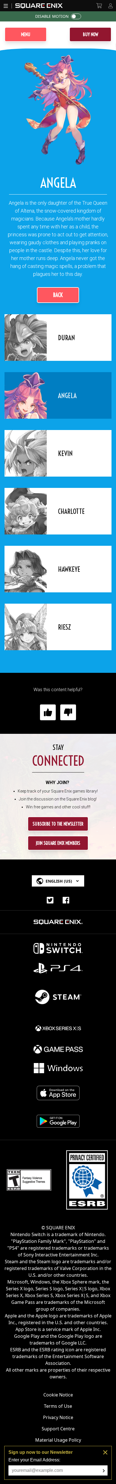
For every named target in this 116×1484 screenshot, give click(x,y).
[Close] (105, 1452)
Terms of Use (58, 1406)
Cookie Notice (58, 1395)
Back (58, 294)
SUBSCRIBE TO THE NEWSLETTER (58, 824)
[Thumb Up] (48, 712)
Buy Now (90, 34)
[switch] (76, 16)
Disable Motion (52, 16)
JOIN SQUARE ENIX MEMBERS (58, 843)
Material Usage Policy (58, 1440)
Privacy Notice (58, 1417)
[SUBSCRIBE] (103, 1470)
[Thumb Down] (68, 712)
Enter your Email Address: (34, 1459)
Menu (25, 34)
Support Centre (58, 1429)
